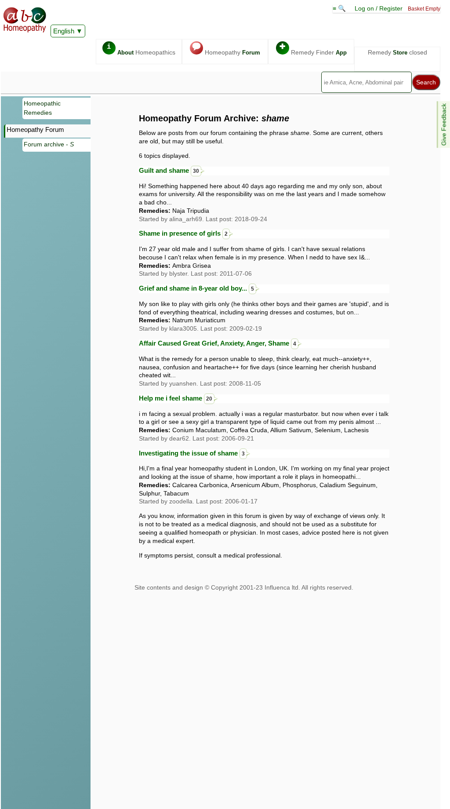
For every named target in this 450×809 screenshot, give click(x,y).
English (63, 31)
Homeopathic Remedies (42, 108)
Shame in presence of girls (183, 233)
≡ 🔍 (340, 8)
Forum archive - (49, 144)
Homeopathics (141, 49)
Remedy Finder (313, 49)
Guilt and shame (169, 170)
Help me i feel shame (175, 398)
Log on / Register (379, 8)
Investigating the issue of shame (192, 453)
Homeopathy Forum (35, 129)
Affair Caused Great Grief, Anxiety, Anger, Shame (217, 343)
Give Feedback (443, 124)
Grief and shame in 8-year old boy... (196, 288)
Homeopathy (226, 49)
